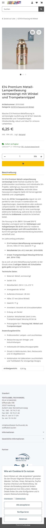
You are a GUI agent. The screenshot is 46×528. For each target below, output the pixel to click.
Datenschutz (20, 498)
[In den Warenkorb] (4, 26)
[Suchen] (41, 9)
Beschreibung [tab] (9, 172)
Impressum (8, 498)
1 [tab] (20, 74)
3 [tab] (25, 74)
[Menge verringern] (4, 156)
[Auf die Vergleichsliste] (32, 32)
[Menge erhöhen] (41, 156)
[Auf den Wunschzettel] (39, 32)
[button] (32, 2)
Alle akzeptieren (23, 505)
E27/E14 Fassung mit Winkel (22, 107)
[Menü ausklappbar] (3, 1)
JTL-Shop (27, 525)
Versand (22, 134)
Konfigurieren (23, 512)
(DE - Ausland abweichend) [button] (30, 147)
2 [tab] (23, 74)
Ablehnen (23, 519)
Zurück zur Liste (9, 19)
